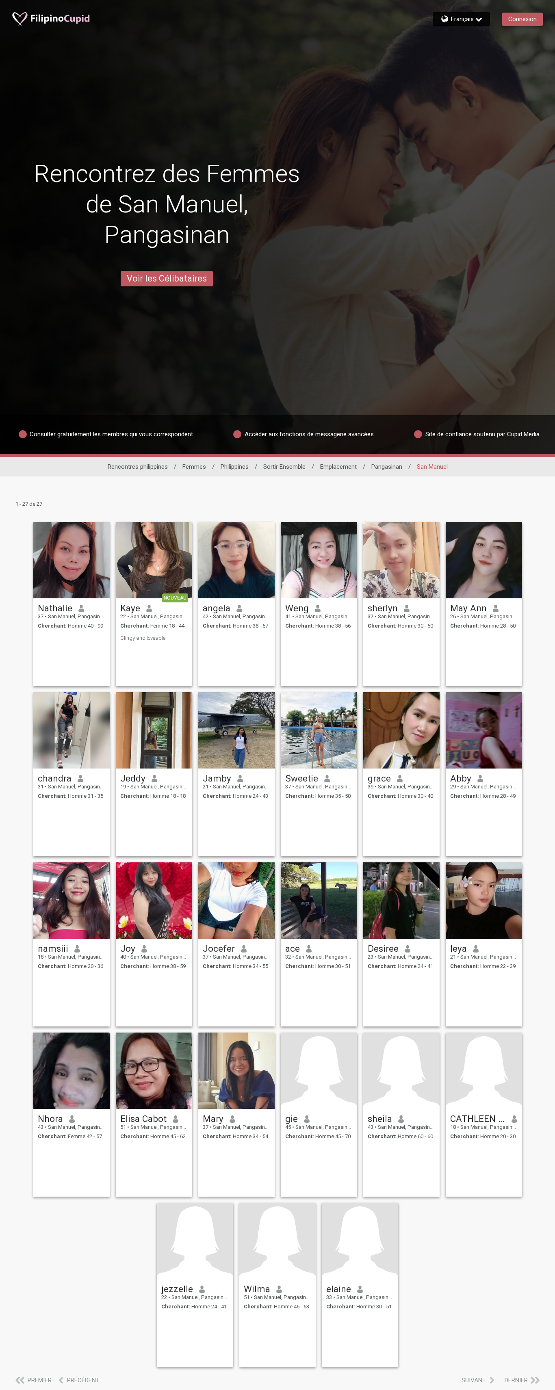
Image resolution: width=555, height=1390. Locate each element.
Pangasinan (386, 466)
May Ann (468, 608)
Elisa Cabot (143, 1118)
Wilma (257, 1289)
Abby (460, 778)
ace (292, 948)
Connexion (522, 19)
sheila (380, 1118)
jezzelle (177, 1289)
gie (291, 1118)
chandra (55, 778)
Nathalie (55, 608)
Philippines (235, 466)
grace (379, 778)
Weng (297, 608)
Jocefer (219, 948)
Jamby (217, 778)
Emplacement (338, 466)
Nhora (50, 1118)
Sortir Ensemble (284, 466)
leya (458, 948)
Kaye (130, 608)
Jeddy (132, 778)
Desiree (383, 948)
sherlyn (383, 608)
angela (216, 608)
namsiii (53, 948)
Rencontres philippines (138, 466)
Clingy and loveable (142, 638)
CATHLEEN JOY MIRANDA (478, 1118)
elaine (338, 1289)
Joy (127, 948)
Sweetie (301, 778)
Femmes (194, 466)
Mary (213, 1118)
